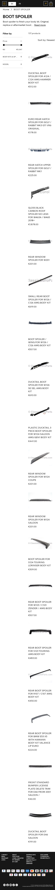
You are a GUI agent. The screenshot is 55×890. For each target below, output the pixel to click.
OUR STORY (15, 856)
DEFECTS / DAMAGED (29, 862)
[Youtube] (10, 885)
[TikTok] (13, 885)
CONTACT (4, 855)
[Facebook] (7, 885)
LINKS (3, 860)
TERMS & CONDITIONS (30, 857)
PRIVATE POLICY (45, 858)
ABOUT (14, 855)
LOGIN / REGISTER (18, 858)
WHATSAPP (4, 858)
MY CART (15, 861)
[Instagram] (4, 885)
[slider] (4, 45)
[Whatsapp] (17, 885)
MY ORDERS (16, 860)
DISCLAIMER (44, 855)
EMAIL (3, 856)
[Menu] (4, 3)
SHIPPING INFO (31, 855)
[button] (46, 3)
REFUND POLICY (31, 860)
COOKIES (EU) (44, 856)
